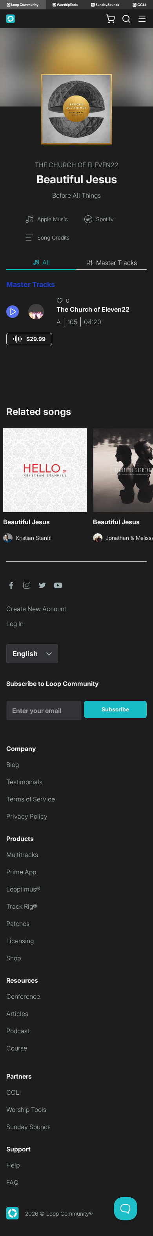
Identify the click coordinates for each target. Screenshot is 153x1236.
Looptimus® (23, 889)
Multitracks (22, 855)
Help (13, 1165)
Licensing (20, 941)
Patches (17, 923)
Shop (13, 958)
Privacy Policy (26, 816)
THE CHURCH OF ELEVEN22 (76, 165)
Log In (15, 624)
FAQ (12, 1182)
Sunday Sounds (28, 1127)
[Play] (12, 311)
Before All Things (76, 195)
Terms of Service (30, 799)
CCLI (13, 1092)
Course (16, 1048)
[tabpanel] (76, 320)
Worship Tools (26, 1109)
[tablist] (76, 263)
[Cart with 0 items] (110, 18)
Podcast (17, 1031)
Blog (12, 765)
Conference (23, 996)
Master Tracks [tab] (116, 263)
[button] (14, 311)
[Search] (126, 18)
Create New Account (36, 609)
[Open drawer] (142, 18)
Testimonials (24, 782)
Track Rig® (21, 906)
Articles (17, 1014)
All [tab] (46, 262)
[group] (29, 339)
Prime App (21, 872)
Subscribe (115, 709)
